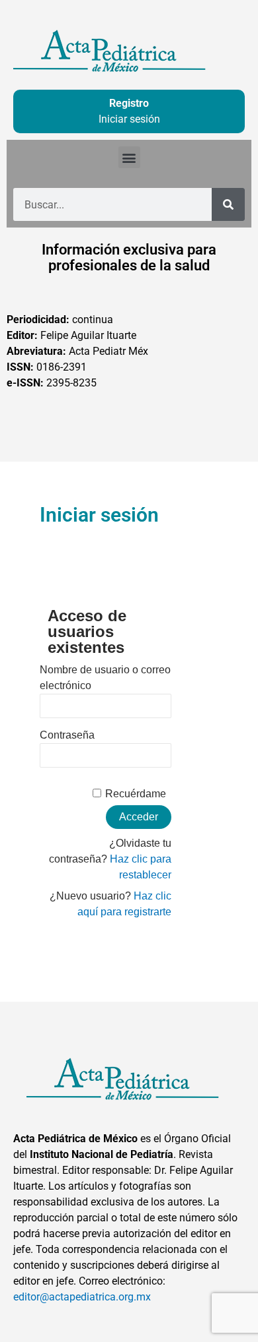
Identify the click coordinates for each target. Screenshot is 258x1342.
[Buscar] (228, 204)
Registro (129, 103)
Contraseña (67, 735)
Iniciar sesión (129, 119)
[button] (129, 157)
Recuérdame (135, 793)
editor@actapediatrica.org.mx (82, 1297)
